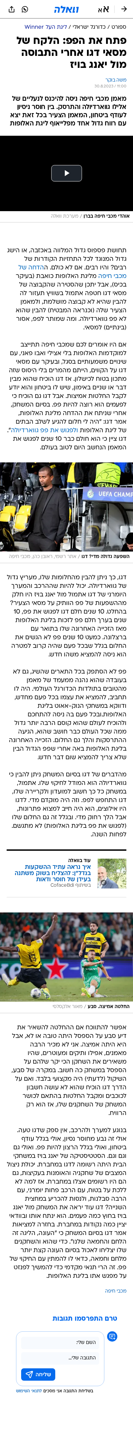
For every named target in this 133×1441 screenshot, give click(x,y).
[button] (103, 9)
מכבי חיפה (116, 1291)
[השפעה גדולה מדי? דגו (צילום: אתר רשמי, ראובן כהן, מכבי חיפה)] (66, 512)
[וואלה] (66, 9)
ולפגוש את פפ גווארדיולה (44, 430)
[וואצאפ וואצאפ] (24, 9)
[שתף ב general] (11, 9)
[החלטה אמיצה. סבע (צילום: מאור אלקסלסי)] (66, 962)
